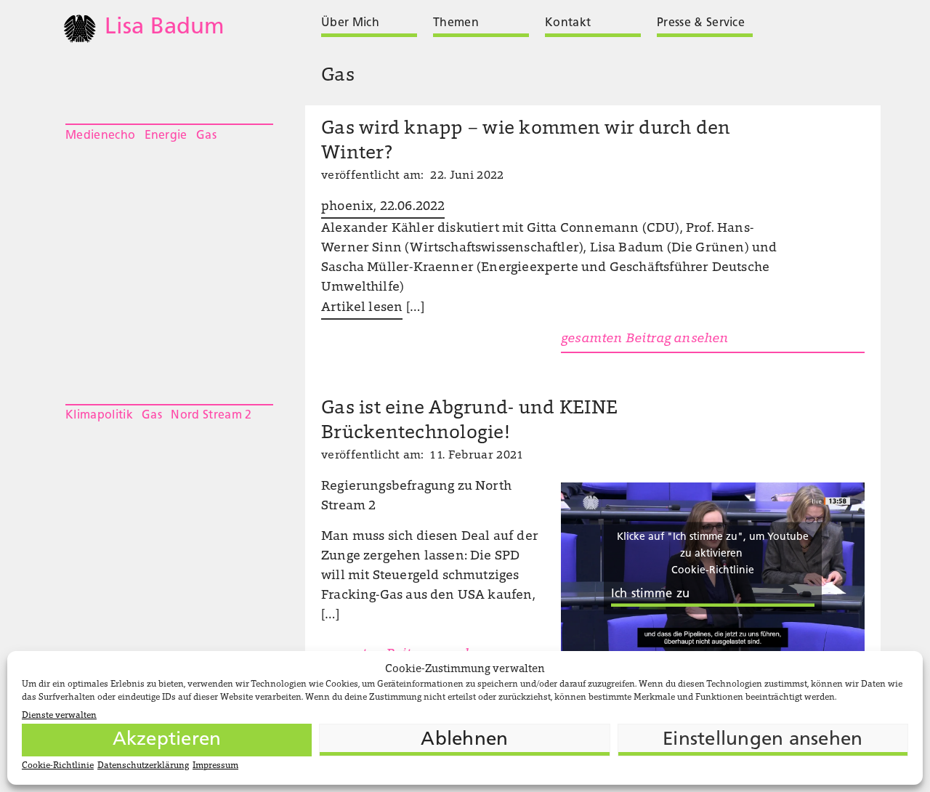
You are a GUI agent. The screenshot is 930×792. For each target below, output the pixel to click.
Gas (206, 136)
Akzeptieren (167, 740)
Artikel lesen (362, 308)
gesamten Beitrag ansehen (644, 339)
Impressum (215, 765)
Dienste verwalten (59, 715)
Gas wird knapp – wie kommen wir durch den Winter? (526, 141)
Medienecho (100, 136)
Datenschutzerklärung (143, 765)
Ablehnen (464, 740)
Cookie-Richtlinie (58, 765)
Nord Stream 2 (211, 415)
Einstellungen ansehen (762, 740)
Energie (166, 136)
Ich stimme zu (650, 594)
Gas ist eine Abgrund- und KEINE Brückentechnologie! (469, 421)
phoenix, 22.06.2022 (383, 207)
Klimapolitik (99, 415)
